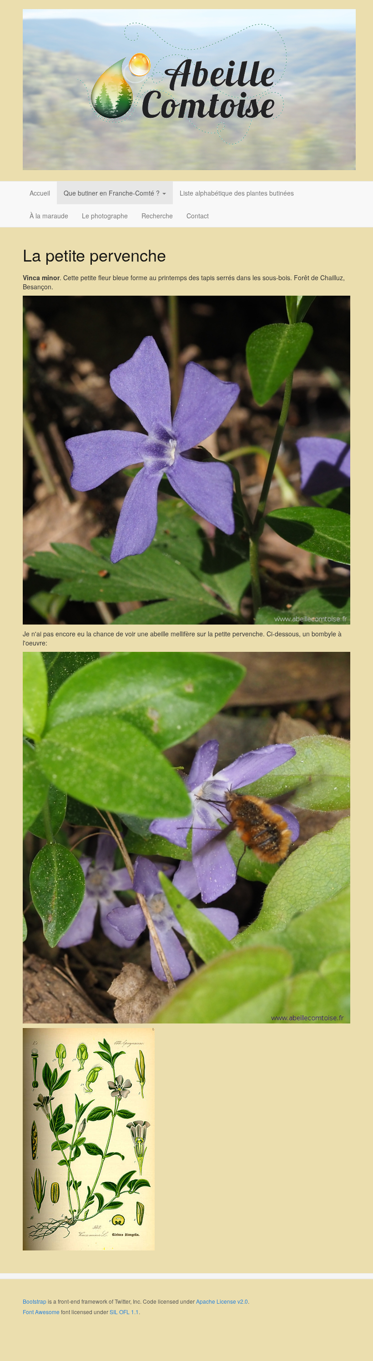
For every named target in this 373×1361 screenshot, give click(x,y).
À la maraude (49, 215)
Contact (197, 215)
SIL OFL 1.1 (124, 1312)
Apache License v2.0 (222, 1301)
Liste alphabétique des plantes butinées (237, 192)
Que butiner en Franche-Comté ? (112, 192)
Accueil (40, 192)
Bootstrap (34, 1301)
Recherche (157, 215)
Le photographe (105, 215)
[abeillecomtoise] (189, 89)
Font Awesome (41, 1312)
